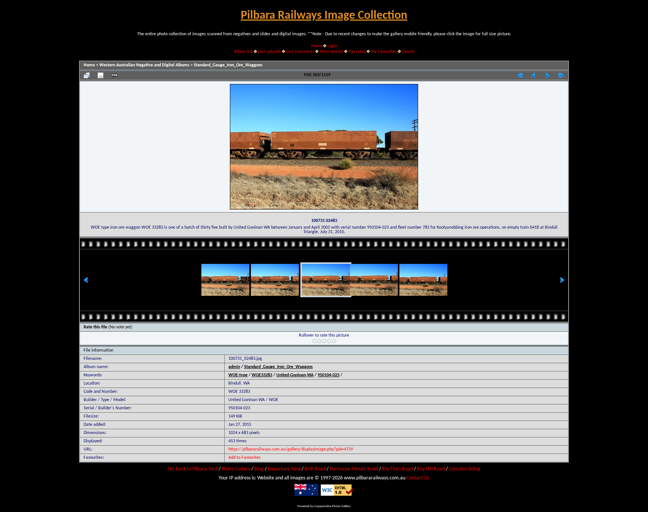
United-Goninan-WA (295, 375)
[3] (324, 341)
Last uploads (269, 51)
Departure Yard (284, 469)
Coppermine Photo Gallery (332, 506)
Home (316, 46)
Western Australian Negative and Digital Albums (144, 65)
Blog (259, 469)
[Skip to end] (561, 75)
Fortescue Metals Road (354, 469)
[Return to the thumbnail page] (86, 75)
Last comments (300, 51)
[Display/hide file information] (100, 75)
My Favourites (384, 51)
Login (332, 46)
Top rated (357, 51)
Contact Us (417, 478)
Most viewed (331, 51)
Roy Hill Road (431, 469)
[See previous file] (533, 75)
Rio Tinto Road (397, 469)
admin (234, 367)
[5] (334, 341)
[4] (329, 341)
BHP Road (315, 469)
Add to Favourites (244, 457)
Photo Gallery (236, 469)
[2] (319, 341)
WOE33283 (262, 375)
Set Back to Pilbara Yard (193, 469)
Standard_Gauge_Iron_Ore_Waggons (228, 65)
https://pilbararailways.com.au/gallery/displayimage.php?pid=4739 (290, 449)
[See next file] (547, 75)
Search (408, 51)
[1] (314, 341)
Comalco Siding (464, 469)
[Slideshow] (114, 75)
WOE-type (238, 375)
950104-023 (328, 375)
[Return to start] (519, 75)
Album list (243, 51)
